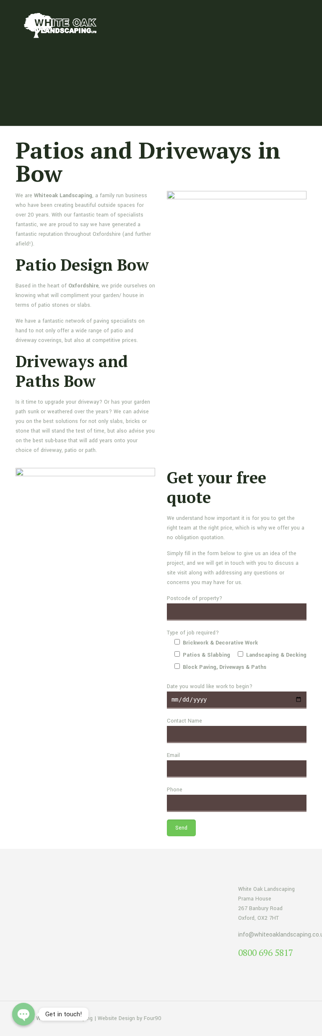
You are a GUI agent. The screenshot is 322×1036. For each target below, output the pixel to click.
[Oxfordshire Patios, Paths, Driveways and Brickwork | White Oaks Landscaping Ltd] (63, 25)
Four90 (152, 1018)
